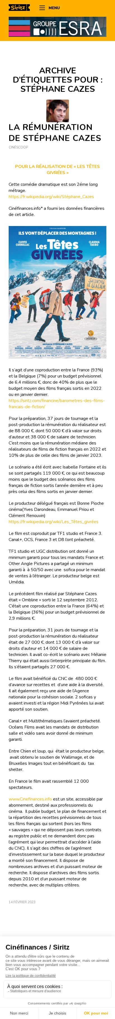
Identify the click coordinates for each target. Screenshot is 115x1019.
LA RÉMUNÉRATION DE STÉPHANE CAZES (55, 133)
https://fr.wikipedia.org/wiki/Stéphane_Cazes (51, 197)
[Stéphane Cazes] (57, 111)
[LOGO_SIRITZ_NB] (21, 8)
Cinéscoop (18, 147)
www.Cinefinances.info (30, 799)
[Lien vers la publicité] (57, 26)
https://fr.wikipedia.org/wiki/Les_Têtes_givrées (54, 522)
